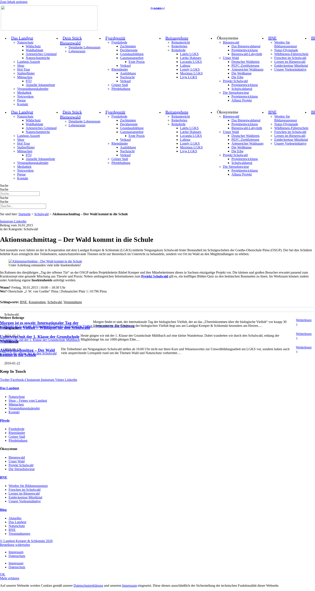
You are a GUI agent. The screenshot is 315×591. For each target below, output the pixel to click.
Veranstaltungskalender (32, 89)
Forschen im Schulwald (290, 58)
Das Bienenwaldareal (245, 46)
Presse (21, 100)
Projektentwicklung (244, 50)
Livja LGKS (188, 77)
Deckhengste (129, 50)
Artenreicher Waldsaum (247, 69)
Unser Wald (231, 58)
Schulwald (41, 214)
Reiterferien (179, 46)
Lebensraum (77, 51)
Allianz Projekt (241, 100)
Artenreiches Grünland (41, 54)
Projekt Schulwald (235, 81)
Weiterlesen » (304, 322)
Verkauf (125, 65)
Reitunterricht (180, 42)
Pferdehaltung (120, 89)
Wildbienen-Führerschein (291, 54)
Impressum (16, 552)
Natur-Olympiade (286, 50)
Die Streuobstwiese (236, 92)
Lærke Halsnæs (190, 58)
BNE (272, 38)
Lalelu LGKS (189, 54)
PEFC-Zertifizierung (245, 65)
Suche (4, 185)
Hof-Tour (23, 69)
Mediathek (24, 92)
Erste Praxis (137, 62)
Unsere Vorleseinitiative (290, 69)
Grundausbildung (132, 54)
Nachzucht (127, 77)
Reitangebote (176, 38)
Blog (3, 510)
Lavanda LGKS (191, 62)
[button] (157, 309)
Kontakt (22, 104)
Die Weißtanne (241, 73)
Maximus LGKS (191, 73)
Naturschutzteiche (38, 58)
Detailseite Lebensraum (84, 47)
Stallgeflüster (26, 73)
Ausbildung (128, 73)
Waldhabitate (34, 50)
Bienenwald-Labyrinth (246, 54)
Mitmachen (24, 77)
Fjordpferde (119, 42)
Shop (20, 65)
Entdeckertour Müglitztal (291, 65)
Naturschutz (25, 42)
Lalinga (185, 65)
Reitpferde (178, 50)
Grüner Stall (119, 85)
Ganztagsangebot (131, 58)
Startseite (24, 214)
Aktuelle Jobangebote (40, 85)
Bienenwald (231, 42)
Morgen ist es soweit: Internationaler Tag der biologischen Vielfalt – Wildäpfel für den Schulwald (45, 325)
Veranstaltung (72, 302)
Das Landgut (22, 38)
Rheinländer (119, 69)
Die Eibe (237, 77)
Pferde (5, 420)
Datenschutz (17, 556)
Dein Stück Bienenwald (71, 40)
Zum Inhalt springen (13, 2)
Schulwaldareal (241, 89)
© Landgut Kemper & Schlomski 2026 (26, 541)
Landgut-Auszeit (28, 62)
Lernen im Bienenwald (289, 62)
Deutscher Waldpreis (245, 62)
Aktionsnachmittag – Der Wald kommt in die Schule (27, 352)
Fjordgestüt (115, 38)
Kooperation (37, 302)
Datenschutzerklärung (88, 585)
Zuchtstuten (128, 46)
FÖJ (29, 81)
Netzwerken (25, 96)
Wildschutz (33, 46)
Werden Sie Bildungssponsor (285, 44)
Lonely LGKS (190, 69)
